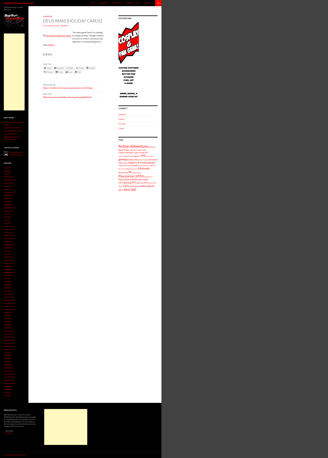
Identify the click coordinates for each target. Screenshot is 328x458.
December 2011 (9, 337)
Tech (126, 186)
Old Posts (47, 16)
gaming (122, 159)
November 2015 (9, 238)
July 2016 (7, 214)
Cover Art (143, 152)
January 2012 (8, 334)
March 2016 (8, 226)
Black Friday (123, 150)
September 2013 (9, 272)
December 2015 (9, 235)
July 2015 (7, 251)
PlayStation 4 (148, 177)
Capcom (133, 150)
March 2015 (8, 254)
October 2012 (8, 306)
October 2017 (8, 195)
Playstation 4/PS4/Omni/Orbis (133, 179)
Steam (120, 186)
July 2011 (7, 352)
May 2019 (7, 171)
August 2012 (8, 312)
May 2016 (7, 220)
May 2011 (7, 358)
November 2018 (9, 180)
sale (138, 183)
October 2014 (8, 260)
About (138, 3)
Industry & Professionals (141, 162)
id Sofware (153, 159)
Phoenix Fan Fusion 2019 (12, 128)
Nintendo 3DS (123, 173)
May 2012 (7, 322)
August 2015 (8, 248)
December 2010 (9, 374)
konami (135, 165)
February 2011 (9, 368)
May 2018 (7, 189)
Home (93, 3)
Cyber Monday (123, 156)
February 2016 (9, 229)
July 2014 (7, 266)
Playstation (137, 173)
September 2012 (9, 309)
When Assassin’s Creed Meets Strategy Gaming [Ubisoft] (67, 95)
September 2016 (9, 208)
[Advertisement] (14, 71)
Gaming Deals (103, 3)
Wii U (120, 190)
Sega (142, 183)
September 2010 (9, 383)
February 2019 (9, 177)
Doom (131, 156)
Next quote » (8, 433)
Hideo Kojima (143, 160)
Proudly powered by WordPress (15, 455)
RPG (133, 182)
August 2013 (8, 275)
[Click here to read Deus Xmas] (57, 35)
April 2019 (7, 174)
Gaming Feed (117, 3)
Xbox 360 (130, 189)
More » (51, 44)
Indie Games (123, 163)
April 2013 (7, 288)
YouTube (122, 124)
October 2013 (8, 269)
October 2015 (8, 242)
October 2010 (8, 380)
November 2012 (9, 303)
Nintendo (144, 168)
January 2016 (8, 232)
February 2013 (9, 294)
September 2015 (9, 245)
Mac (139, 165)
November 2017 (9, 192)
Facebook (122, 114)
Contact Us (149, 3)
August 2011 (8, 349)
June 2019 (7, 168)
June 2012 (7, 318)
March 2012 (8, 328)
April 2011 (7, 362)
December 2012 (9, 300)
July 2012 (7, 315)
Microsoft (121, 169)
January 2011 (8, 371)
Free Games (150, 156)
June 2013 (7, 282)
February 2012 (9, 331)
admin (65, 26)
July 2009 (7, 395)
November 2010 (9, 377)
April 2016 (7, 223)
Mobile (127, 169)
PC (130, 172)
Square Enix (152, 183)
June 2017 (7, 202)
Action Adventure (133, 146)
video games (147, 185)
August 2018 (8, 183)
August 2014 (8, 263)
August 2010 (8, 386)
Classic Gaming (125, 152)
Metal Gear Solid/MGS (149, 165)
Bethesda (151, 147)
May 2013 (7, 285)
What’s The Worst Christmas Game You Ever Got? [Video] (68, 86)
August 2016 (8, 211)
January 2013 (8, 297)
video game (134, 186)
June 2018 (7, 186)
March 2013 (8, 291)
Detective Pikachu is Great (13, 131)
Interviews (129, 3)
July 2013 (7, 278)
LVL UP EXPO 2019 (10, 134)
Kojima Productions (125, 165)
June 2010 (7, 389)
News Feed (134, 169)
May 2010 (7, 392)
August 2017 (8, 198)
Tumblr (121, 128)
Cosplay (136, 153)
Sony (146, 182)
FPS (143, 155)
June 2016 (7, 217)
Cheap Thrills (141, 150)
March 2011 (8, 365)
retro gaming (124, 182)
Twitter (121, 119)
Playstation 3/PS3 (131, 176)
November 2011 (9, 340)
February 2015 (9, 257)
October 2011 (8, 343)
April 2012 (7, 325)
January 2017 (8, 205)
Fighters (137, 156)
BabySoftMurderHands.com (18, 3)
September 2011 (9, 346)
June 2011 (7, 355)
